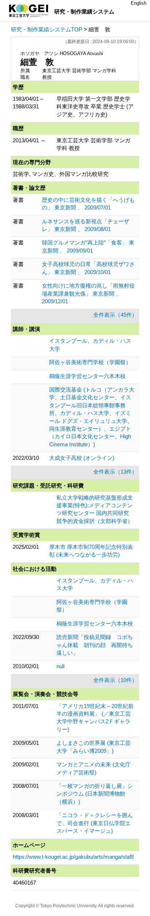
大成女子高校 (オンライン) (81, 458)
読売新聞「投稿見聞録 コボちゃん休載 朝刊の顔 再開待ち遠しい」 (94, 645)
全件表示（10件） (115, 680)
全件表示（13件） (115, 472)
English (138, 3)
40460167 (24, 883)
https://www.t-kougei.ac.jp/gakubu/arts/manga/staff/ (73, 857)
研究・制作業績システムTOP (46, 29)
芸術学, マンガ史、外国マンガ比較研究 (60, 174)
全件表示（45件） (115, 315)
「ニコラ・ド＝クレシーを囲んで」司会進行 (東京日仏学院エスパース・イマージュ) (94, 823)
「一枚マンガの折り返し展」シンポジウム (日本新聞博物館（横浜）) (94, 794)
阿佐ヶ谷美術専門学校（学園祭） (90, 362)
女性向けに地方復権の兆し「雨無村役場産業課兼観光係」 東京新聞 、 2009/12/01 (88, 293)
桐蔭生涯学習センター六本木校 (87, 376)
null (60, 666)
